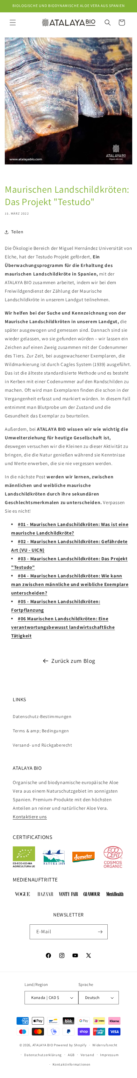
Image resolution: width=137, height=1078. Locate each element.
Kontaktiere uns (30, 817)
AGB (71, 1055)
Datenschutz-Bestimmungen (42, 716)
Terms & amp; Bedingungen (41, 731)
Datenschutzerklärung (43, 1055)
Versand (87, 1055)
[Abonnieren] (100, 931)
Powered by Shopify (70, 1045)
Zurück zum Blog (73, 660)
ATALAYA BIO (42, 1045)
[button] (13, 23)
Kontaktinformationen (71, 1064)
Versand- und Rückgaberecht (42, 745)
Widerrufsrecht (105, 1045)
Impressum (109, 1055)
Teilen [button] (17, 232)
